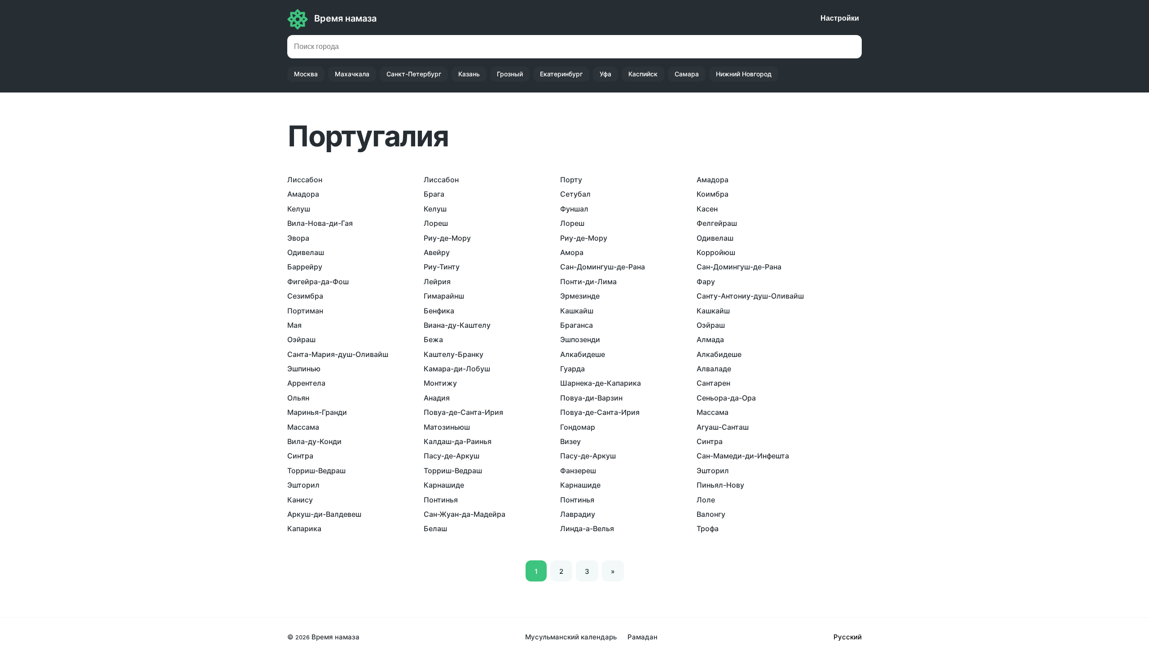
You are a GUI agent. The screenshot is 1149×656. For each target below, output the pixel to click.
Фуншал (574, 208)
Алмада (710, 339)
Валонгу (711, 514)
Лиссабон (304, 179)
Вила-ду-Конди (314, 441)
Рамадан (642, 637)
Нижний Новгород (744, 74)
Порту (571, 179)
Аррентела (306, 383)
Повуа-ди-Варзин (591, 397)
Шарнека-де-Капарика (600, 383)
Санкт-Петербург (413, 74)
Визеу (570, 441)
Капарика (304, 528)
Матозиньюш (447, 427)
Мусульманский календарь (571, 637)
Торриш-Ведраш (316, 470)
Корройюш (716, 252)
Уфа (605, 74)
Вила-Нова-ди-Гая (320, 223)
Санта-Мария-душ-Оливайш (337, 354)
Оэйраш (711, 325)
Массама (712, 412)
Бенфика (439, 310)
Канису (300, 499)
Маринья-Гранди (317, 412)
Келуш (298, 208)
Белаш (435, 528)
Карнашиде (444, 484)
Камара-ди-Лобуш (457, 368)
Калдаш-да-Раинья (457, 441)
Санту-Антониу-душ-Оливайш (750, 295)
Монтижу (440, 383)
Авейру (437, 252)
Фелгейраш (717, 223)
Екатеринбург (561, 74)
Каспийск (643, 74)
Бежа (433, 339)
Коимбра (712, 193)
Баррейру (304, 266)
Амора (571, 252)
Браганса (576, 325)
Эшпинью (303, 368)
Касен (707, 208)
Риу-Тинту (442, 266)
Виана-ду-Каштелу (457, 325)
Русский (847, 637)
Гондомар (577, 427)
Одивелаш (715, 237)
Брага (434, 193)
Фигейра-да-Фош (318, 281)
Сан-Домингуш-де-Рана (602, 266)
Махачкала (352, 74)
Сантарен (713, 383)
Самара (687, 74)
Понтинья (441, 499)
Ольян (298, 397)
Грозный (510, 74)
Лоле (706, 499)
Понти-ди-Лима (588, 281)
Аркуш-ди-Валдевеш (324, 514)
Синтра (710, 441)
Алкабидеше (582, 354)
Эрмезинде (580, 295)
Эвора (298, 237)
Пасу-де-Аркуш (451, 455)
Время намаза (345, 18)
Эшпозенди (580, 339)
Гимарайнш (444, 295)
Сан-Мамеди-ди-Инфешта (743, 455)
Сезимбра (305, 295)
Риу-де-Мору (447, 237)
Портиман (305, 310)
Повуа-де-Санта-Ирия (463, 412)
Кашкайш (576, 310)
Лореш (436, 223)
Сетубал (575, 193)
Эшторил (713, 470)
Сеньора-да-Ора (726, 397)
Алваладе (714, 368)
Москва (306, 74)
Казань (469, 74)
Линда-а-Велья (587, 528)
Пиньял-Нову (720, 484)
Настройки (839, 18)
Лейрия (437, 281)
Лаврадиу (577, 514)
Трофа (708, 528)
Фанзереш (578, 470)
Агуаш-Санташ (723, 427)
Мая (294, 325)
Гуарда (572, 368)
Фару (706, 281)
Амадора (712, 179)
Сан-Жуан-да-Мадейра (464, 514)
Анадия (437, 397)
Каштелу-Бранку (453, 354)
